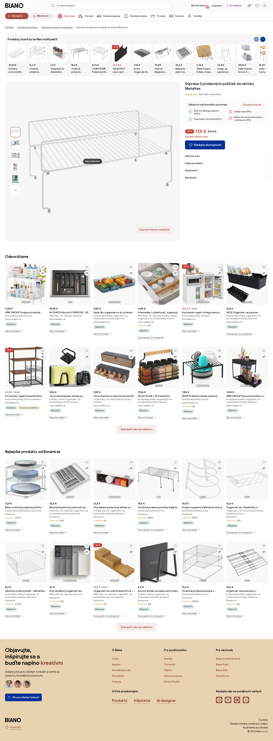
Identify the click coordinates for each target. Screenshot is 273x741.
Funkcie (116, 681)
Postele (161, 16)
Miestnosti (43, 16)
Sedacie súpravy (111, 16)
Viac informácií (12, 331)
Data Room (222, 676)
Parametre (191, 170)
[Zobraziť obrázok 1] (15, 132)
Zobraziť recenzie (252, 104)
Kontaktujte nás (121, 670)
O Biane (117, 650)
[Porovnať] (42, 273)
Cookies (263, 719)
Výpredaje (69, 16)
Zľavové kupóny (200, 6)
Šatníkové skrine (138, 16)
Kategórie (17, 16)
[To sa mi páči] (42, 267)
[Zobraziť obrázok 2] (15, 144)
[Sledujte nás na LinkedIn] (246, 700)
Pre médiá (118, 676)
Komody (179, 16)
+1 (15, 190)
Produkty (119, 701)
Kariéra (116, 664)
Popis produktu (194, 163)
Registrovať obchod (228, 658)
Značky (168, 658)
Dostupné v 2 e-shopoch (151, 337)
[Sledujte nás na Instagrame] (219, 700)
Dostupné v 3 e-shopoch (106, 616)
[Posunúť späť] (256, 39)
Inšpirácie (217, 5)
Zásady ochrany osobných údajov (249, 723)
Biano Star (222, 670)
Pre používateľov (175, 650)
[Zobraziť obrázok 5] (15, 179)
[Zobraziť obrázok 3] (15, 155)
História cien (192, 156)
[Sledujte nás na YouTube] (237, 700)
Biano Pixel (222, 664)
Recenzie (190, 177)
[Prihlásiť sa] (265, 5)
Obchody (169, 664)
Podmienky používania (255, 727)
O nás (115, 658)
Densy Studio (172, 681)
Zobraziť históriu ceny (196, 136)
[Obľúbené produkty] (257, 5)
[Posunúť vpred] (262, 39)
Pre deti (89, 16)
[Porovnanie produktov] (249, 5)
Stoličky (198, 16)
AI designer (236, 5)
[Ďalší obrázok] (44, 283)
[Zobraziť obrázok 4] (15, 167)
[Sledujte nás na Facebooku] (228, 700)
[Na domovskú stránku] (18, 5)
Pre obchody (224, 650)
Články (168, 670)
